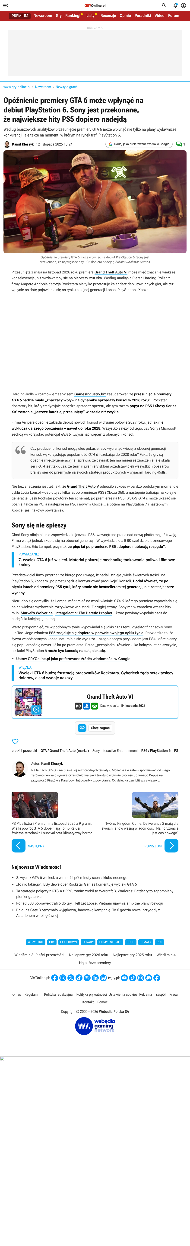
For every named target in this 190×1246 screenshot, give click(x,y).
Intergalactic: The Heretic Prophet (83, 613)
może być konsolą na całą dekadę (76, 650)
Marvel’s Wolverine (37, 613)
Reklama (145, 994)
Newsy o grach (67, 87)
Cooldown (68, 942)
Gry (59, 15)
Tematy (145, 942)
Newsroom (43, 15)
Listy (90, 15)
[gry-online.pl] (95, 5)
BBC (127, 540)
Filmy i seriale (110, 942)
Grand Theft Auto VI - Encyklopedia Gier (95, 702)
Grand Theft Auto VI (111, 272)
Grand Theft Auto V (83, 486)
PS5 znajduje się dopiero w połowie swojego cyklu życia (96, 633)
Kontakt (88, 1002)
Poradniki (143, 15)
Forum (173, 15)
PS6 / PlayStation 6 (156, 750)
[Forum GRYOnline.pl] (103, 977)
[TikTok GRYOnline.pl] (79, 977)
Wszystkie (36, 942)
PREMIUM (20, 16)
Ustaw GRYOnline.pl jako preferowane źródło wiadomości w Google (73, 659)
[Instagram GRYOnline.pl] (62, 977)
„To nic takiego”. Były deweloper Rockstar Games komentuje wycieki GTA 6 (76, 884)
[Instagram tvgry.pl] (140, 977)
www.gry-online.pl (16, 87)
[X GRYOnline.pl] (70, 977)
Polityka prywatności (91, 994)
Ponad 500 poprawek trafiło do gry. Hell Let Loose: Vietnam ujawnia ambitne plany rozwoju (89, 903)
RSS (159, 942)
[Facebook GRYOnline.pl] (54, 977)
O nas (16, 994)
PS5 (177, 750)
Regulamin (32, 994)
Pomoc (102, 1002)
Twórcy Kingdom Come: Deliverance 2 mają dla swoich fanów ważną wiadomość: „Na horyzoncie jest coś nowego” (137, 823)
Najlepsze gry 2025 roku (132, 955)
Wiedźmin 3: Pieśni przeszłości (39, 955)
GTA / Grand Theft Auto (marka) (65, 750)
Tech (131, 942)
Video (160, 15)
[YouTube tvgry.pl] (124, 977)
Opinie (125, 15)
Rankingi (72, 15)
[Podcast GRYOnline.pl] (87, 977)
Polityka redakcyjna (58, 994)
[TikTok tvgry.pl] (132, 977)
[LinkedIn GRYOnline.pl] (95, 977)
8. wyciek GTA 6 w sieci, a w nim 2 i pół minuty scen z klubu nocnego (71, 877)
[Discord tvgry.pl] (148, 977)
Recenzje (108, 15)
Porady (88, 942)
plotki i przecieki (24, 750)
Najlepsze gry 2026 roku (88, 955)
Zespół (161, 994)
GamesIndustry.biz (90, 394)
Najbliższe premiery (95, 963)
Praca (173, 994)
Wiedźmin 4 (166, 955)
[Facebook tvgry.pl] (156, 977)
